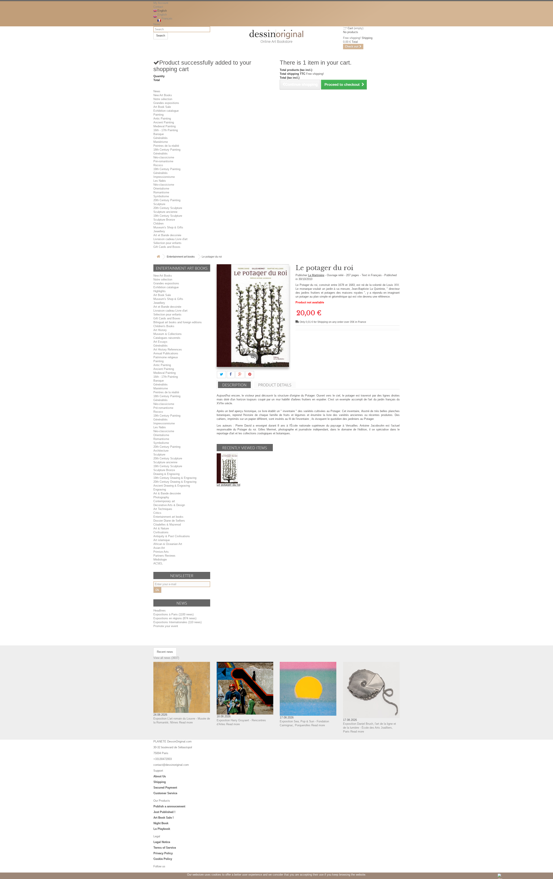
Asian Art (159, 547)
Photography (161, 497)
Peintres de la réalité (166, 145)
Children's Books (163, 326)
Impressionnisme (164, 176)
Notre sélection (162, 99)
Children (158, 223)
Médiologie (160, 559)
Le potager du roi (228, 484)
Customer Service (165, 793)
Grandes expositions (166, 103)
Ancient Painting (163, 122)
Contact (158, 6)
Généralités (160, 138)
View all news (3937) (166, 657)
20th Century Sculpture (167, 208)
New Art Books (162, 95)
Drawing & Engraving (166, 474)
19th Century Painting (166, 169)
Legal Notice (161, 842)
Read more (186, 722)
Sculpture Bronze (164, 219)
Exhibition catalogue (166, 110)
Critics (157, 512)
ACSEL (158, 563)
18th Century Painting (166, 149)
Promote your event (165, 626)
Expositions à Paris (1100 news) (173, 614)
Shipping (159, 781)
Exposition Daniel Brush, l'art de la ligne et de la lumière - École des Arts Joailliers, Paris (369, 727)
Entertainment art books (181, 256)
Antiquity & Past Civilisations (171, 536)
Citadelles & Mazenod (167, 524)
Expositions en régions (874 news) (174, 618)
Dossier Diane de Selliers (169, 520)
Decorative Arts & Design (169, 505)
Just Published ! (164, 812)
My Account (160, 3)
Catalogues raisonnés (166, 337)
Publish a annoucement (169, 806)
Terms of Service (164, 847)
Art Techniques (162, 509)
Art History (160, 330)
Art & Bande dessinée (167, 493)
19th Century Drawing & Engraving (174, 477)
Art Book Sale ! (163, 817)
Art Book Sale (162, 106)
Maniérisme (160, 141)
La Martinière (316, 275)
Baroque (158, 134)
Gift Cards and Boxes (166, 246)
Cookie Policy (162, 858)
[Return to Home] (158, 257)
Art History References (167, 349)
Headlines (159, 610)
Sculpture (159, 204)
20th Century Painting (166, 200)
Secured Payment (165, 787)
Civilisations (160, 532)
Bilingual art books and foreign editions (177, 322)
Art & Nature (161, 528)
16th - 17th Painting (165, 130)
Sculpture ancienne (165, 211)
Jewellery (159, 231)
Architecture (160, 450)
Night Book (160, 823)
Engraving (159, 489)
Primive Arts (161, 551)
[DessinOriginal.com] (276, 34)
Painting (158, 114)
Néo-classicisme (163, 157)
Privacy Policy (163, 853)
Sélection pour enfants (167, 243)
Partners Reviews (164, 555)
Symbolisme (161, 196)
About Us (159, 776)
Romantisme (161, 192)
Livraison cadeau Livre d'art (170, 239)
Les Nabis (159, 180)
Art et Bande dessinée (167, 235)
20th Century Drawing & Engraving (174, 481)
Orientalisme (161, 188)
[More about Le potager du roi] (227, 468)
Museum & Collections (167, 334)
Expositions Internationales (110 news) (177, 622)
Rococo (158, 165)
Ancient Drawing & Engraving (171, 485)
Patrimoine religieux (165, 357)
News (156, 24)
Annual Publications (165, 353)
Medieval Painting (164, 126)
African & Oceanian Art (167, 544)
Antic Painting (162, 118)
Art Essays (160, 341)
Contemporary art (164, 501)
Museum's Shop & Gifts (168, 227)
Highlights (159, 291)
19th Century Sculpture (167, 215)
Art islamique (161, 540)
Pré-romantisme (163, 161)
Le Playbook (161, 828)
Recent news (165, 651)
